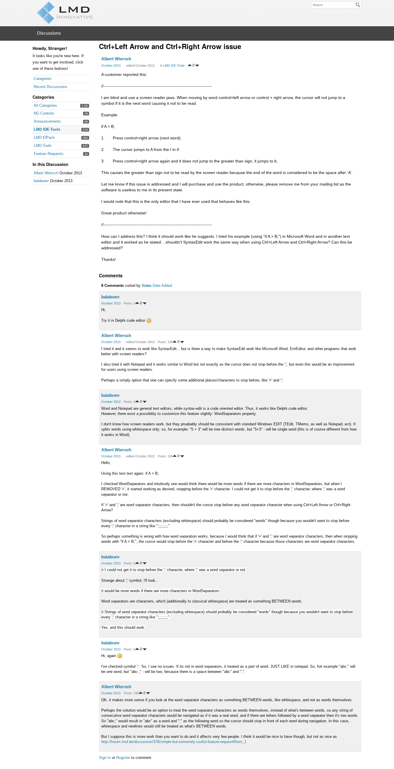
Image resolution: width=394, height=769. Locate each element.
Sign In (105, 757)
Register (123, 757)
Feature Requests (48, 153)
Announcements (47, 121)
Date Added (162, 285)
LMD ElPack (44, 137)
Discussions (49, 33)
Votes (146, 285)
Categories (43, 78)
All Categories (45, 105)
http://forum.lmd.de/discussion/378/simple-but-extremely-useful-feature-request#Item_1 (173, 742)
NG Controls (44, 113)
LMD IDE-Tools (47, 129)
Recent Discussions (50, 87)
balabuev (41, 181)
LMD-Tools (43, 145)
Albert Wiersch (46, 173)
